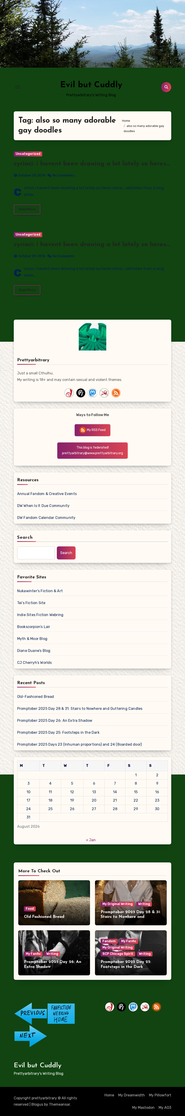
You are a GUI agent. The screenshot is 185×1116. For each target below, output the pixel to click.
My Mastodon (143, 1107)
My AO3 (165, 1107)
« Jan (91, 840)
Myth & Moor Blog (32, 639)
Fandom (109, 941)
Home (109, 1095)
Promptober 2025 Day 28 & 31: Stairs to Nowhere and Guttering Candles (80, 708)
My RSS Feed (96, 430)
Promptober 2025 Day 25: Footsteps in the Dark (58, 732)
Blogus (37, 1104)
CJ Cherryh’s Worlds (34, 662)
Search (25, 537)
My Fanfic (33, 954)
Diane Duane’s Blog (34, 651)
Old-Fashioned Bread (35, 696)
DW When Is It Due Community (43, 506)
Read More (27, 209)
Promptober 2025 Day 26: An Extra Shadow (54, 720)
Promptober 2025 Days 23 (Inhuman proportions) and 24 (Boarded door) (79, 744)
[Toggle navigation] (17, 87)
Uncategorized (28, 154)
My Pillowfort (160, 1095)
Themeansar (59, 1104)
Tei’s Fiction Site (31, 603)
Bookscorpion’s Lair (33, 627)
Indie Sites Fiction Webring (40, 615)
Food (30, 909)
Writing (144, 904)
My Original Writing (117, 904)
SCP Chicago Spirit (117, 954)
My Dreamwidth (131, 1095)
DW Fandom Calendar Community (46, 518)
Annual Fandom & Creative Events (47, 494)
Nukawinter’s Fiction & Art (40, 591)
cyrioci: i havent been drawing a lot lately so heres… (92, 164)
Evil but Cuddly (91, 85)
